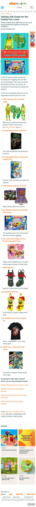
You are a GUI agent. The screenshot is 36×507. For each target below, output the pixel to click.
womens (12, 127)
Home (2, 13)
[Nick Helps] (31, 494)
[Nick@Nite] (19, 494)
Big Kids (9, 411)
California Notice (28, 497)
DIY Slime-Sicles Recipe (24, 478)
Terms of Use (16, 497)
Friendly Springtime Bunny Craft (8, 478)
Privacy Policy (7, 497)
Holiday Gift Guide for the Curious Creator (14, 385)
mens (7, 127)
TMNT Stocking (8, 267)
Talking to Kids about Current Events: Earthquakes (26, 451)
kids (20, 127)
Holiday (8, 13)
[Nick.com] (10, 494)
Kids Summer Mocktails (9, 450)
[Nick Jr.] (3, 494)
